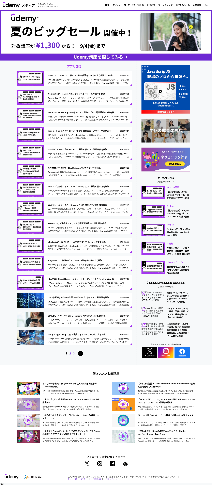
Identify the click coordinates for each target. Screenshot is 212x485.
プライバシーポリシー (78, 479)
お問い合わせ (111, 479)
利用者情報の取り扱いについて (163, 476)
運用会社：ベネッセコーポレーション (126, 476)
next (80, 353)
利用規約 (97, 479)
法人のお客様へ (75, 476)
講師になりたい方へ (96, 476)
